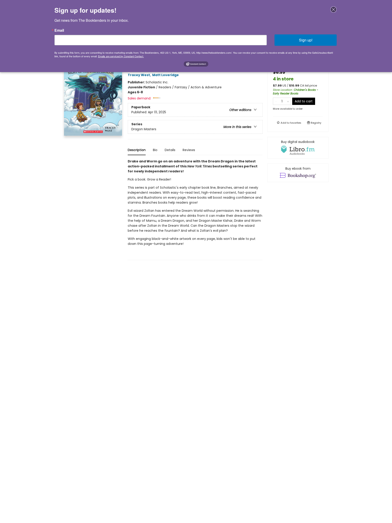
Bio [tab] (155, 150)
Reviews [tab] (189, 150)
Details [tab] (170, 150)
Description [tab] (137, 150)
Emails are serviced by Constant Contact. (121, 56)
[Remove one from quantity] (276, 101)
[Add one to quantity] (288, 101)
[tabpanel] (195, 209)
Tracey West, (140, 75)
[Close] (333, 9)
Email (59, 30)
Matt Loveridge (165, 75)
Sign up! (305, 40)
